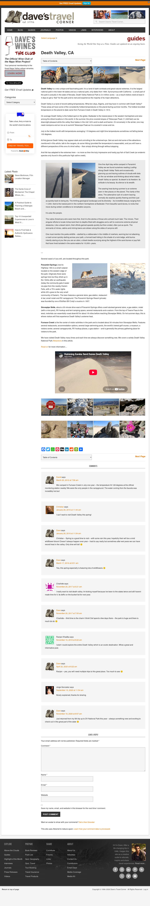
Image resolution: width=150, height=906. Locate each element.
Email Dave (72, 867)
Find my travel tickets (20, 146)
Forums (49, 854)
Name (44, 774)
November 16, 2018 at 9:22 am (69, 640)
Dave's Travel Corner (40, 17)
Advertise (71, 854)
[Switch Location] (29, 136)
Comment (45, 745)
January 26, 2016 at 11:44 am (68, 509)
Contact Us (72, 859)
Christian (60, 506)
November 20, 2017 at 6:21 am (69, 586)
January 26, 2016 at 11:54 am (68, 533)
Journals (7, 867)
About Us (71, 850)
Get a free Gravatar (87, 822)
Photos (49, 863)
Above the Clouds (11, 850)
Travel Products (31, 876)
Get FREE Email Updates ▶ (19, 89)
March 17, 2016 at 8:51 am (67, 563)
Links (48, 859)
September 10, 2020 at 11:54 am (69, 690)
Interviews (8, 863)
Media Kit (71, 876)
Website (44, 795)
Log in (146, 889)
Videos (7, 876)
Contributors (72, 863)
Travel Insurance (32, 872)
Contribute (50, 850)
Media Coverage (74, 872)
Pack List (29, 854)
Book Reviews (31, 850)
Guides (7, 854)
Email (44, 784)
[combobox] (20, 132)
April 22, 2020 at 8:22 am (66, 666)
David (58, 477)
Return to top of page (10, 889)
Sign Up (87, 3)
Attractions (57, 340)
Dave (58, 530)
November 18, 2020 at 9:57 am (69, 713)
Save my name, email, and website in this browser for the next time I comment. (73, 808)
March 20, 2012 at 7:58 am (67, 480)
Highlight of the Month (13, 859)
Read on (44, 346)
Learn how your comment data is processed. (92, 829)
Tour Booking (30, 867)
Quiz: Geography (32, 859)
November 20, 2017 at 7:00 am (69, 613)
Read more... (140, 863)
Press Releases (10, 872)
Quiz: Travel (30, 863)
